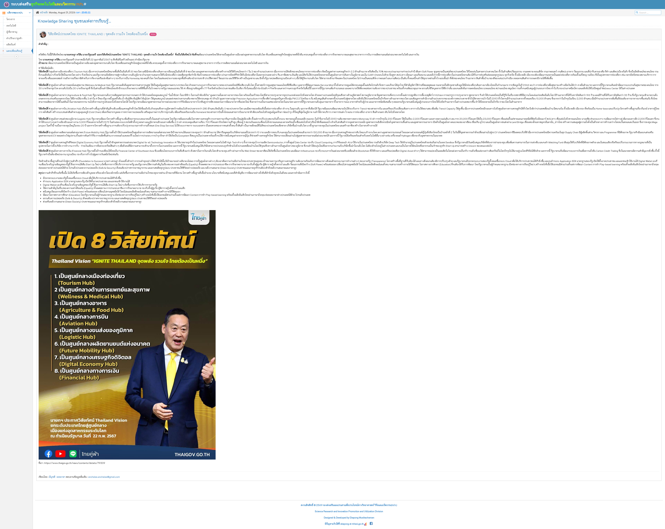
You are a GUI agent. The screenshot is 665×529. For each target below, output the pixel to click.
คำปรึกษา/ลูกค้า (14, 38)
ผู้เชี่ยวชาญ (11, 31)
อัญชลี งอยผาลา (57, 476)
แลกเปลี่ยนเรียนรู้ (14, 50)
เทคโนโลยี (11, 25)
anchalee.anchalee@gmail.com (104, 476)
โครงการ (10, 19)
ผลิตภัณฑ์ (11, 44)
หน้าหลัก (44, 12)
